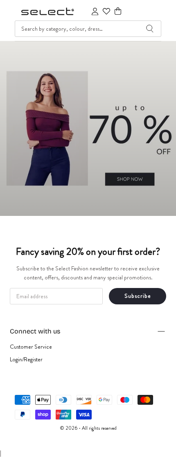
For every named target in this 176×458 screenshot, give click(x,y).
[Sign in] (95, 11)
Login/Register (26, 359)
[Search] (149, 29)
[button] (118, 11)
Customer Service (31, 346)
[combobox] (88, 28)
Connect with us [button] (35, 331)
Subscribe (137, 296)
